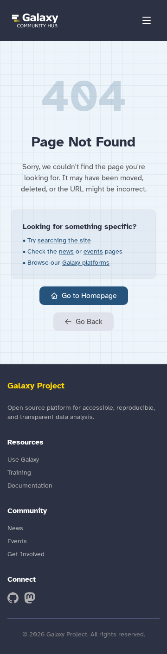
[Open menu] (146, 20)
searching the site (64, 240)
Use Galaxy (23, 460)
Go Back (89, 321)
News (15, 528)
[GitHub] (13, 597)
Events (17, 541)
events (93, 251)
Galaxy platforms (85, 263)
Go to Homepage (89, 295)
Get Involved (26, 554)
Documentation (29, 485)
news (66, 251)
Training (19, 472)
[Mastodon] (29, 597)
